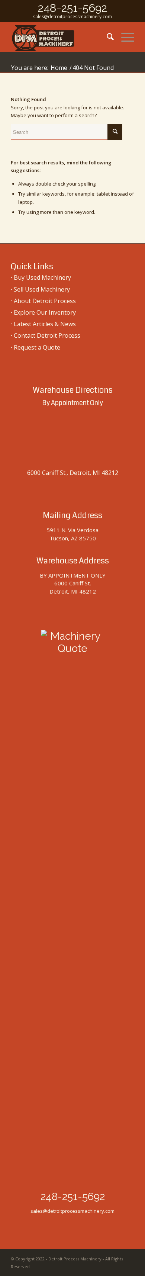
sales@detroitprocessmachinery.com (72, 16)
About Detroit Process (45, 301)
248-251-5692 (72, 8)
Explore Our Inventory (45, 312)
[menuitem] (106, 37)
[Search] (106, 37)
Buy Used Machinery (42, 277)
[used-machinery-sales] (60, 37)
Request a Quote (37, 347)
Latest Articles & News (45, 324)
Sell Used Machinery (42, 289)
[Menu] (124, 37)
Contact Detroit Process (47, 335)
